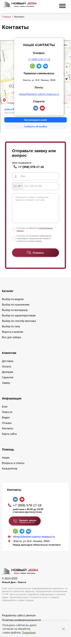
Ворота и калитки (12, 331)
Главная (6, 16)
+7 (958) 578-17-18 (39, 59)
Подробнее (29, 632)
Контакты (7, 428)
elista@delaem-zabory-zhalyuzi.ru (39, 94)
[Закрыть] (63, 629)
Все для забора (11, 337)
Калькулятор (9, 468)
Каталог (8, 291)
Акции (5, 457)
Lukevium (30, 615)
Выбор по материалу (15, 310)
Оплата (6, 366)
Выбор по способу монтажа (19, 321)
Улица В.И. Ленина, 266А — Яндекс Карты (20, 44)
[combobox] (17, 186)
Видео (6, 417)
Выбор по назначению (15, 304)
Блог (5, 406)
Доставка (7, 361)
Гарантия (7, 377)
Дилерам (7, 372)
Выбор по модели (13, 299)
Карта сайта (9, 433)
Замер (6, 382)
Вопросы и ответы (13, 463)
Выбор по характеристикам (19, 315)
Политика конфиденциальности (21, 620)
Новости (7, 412)
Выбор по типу (11, 326)
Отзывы (7, 423)
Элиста (3, 41)
